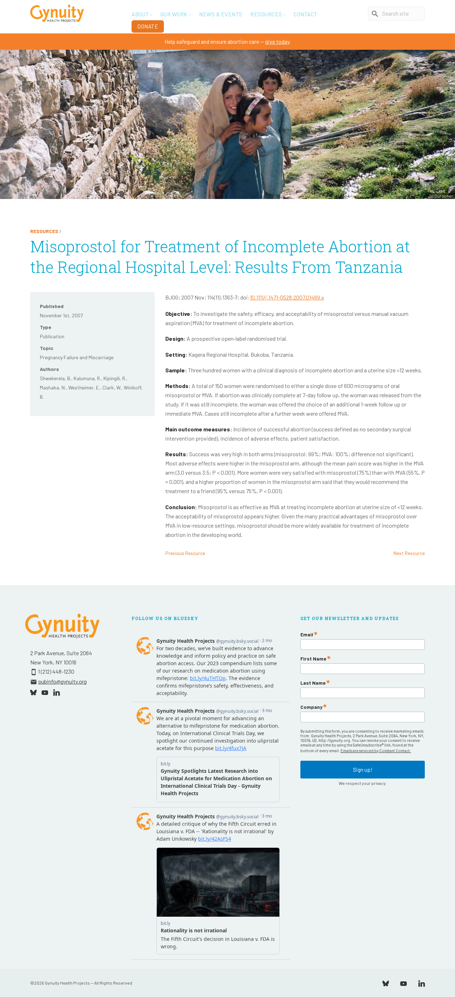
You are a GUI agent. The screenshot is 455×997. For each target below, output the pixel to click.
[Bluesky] (385, 982)
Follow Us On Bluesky (165, 618)
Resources (44, 231)
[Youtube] (403, 982)
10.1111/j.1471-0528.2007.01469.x (287, 297)
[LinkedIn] (421, 982)
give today (277, 41)
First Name (313, 658)
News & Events (220, 14)
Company (311, 707)
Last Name (313, 682)
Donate (147, 26)
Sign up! (363, 769)
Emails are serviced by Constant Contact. (376, 750)
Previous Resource (185, 553)
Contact (305, 14)
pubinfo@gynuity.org (62, 681)
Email (306, 634)
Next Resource (409, 553)
